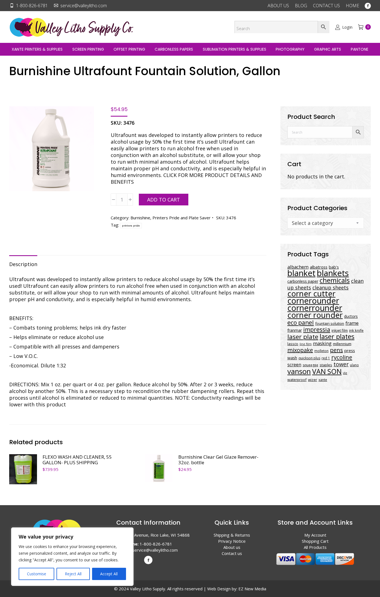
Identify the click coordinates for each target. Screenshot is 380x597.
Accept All (109, 573)
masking (322, 343)
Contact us (232, 553)
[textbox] (312, 223)
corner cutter (311, 293)
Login (347, 27)
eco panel (300, 322)
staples (326, 364)
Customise (36, 573)
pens (336, 350)
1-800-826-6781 (32, 6)
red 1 (326, 358)
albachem (298, 267)
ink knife (356, 330)
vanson (299, 371)
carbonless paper (302, 281)
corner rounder (315, 315)
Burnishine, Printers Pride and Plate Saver (170, 217)
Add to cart (163, 199)
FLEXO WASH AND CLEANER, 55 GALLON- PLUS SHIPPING (77, 459)
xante (323, 379)
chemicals (335, 280)
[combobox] (325, 223)
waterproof (297, 379)
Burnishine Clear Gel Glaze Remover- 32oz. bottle (218, 459)
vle (345, 373)
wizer (312, 379)
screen (294, 365)
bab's (334, 267)
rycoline (341, 357)
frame (352, 323)
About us (231, 547)
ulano (354, 365)
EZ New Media (252, 588)
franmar (294, 330)
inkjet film (340, 330)
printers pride (131, 225)
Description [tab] (23, 264)
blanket (301, 273)
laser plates (337, 336)
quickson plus (309, 358)
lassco (292, 343)
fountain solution (329, 323)
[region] (72, 556)
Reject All (73, 573)
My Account (315, 535)
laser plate (302, 336)
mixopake (300, 350)
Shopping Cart (315, 541)
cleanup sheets (330, 287)
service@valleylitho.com (83, 6)
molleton (321, 350)
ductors (351, 316)
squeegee (310, 365)
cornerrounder (314, 308)
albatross (318, 267)
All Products (315, 547)
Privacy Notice (232, 541)
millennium (342, 343)
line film (306, 344)
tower (341, 364)
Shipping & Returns (232, 535)
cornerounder (313, 300)
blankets (333, 273)
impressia (316, 329)
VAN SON (327, 371)
